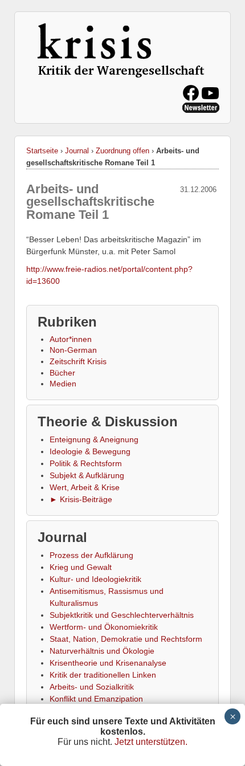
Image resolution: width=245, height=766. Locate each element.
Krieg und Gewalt (81, 567)
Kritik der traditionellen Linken (103, 674)
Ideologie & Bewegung (90, 451)
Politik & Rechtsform (86, 463)
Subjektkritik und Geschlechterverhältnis (122, 615)
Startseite (42, 150)
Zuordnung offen (122, 150)
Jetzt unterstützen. (151, 742)
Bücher (62, 372)
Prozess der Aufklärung (91, 555)
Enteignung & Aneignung (94, 439)
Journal (77, 150)
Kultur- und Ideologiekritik (95, 579)
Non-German (73, 350)
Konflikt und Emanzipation (96, 698)
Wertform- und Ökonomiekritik (104, 626)
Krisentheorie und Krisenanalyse (108, 662)
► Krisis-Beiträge (81, 499)
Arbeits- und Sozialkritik (92, 686)
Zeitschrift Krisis (78, 361)
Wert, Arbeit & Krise (85, 487)
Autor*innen (71, 339)
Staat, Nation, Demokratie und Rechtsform (126, 638)
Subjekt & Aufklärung (87, 475)
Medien (63, 383)
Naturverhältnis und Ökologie (102, 650)
